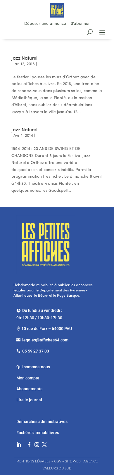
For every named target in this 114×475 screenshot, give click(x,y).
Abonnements (29, 388)
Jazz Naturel (24, 58)
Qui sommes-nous (33, 367)
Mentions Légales (33, 461)
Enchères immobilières (37, 432)
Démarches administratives (42, 421)
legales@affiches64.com (45, 340)
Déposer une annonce (45, 24)
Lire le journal (29, 400)
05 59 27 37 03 (35, 351)
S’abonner (80, 24)
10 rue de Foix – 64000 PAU (46, 328)
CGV (57, 461)
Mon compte (27, 378)
